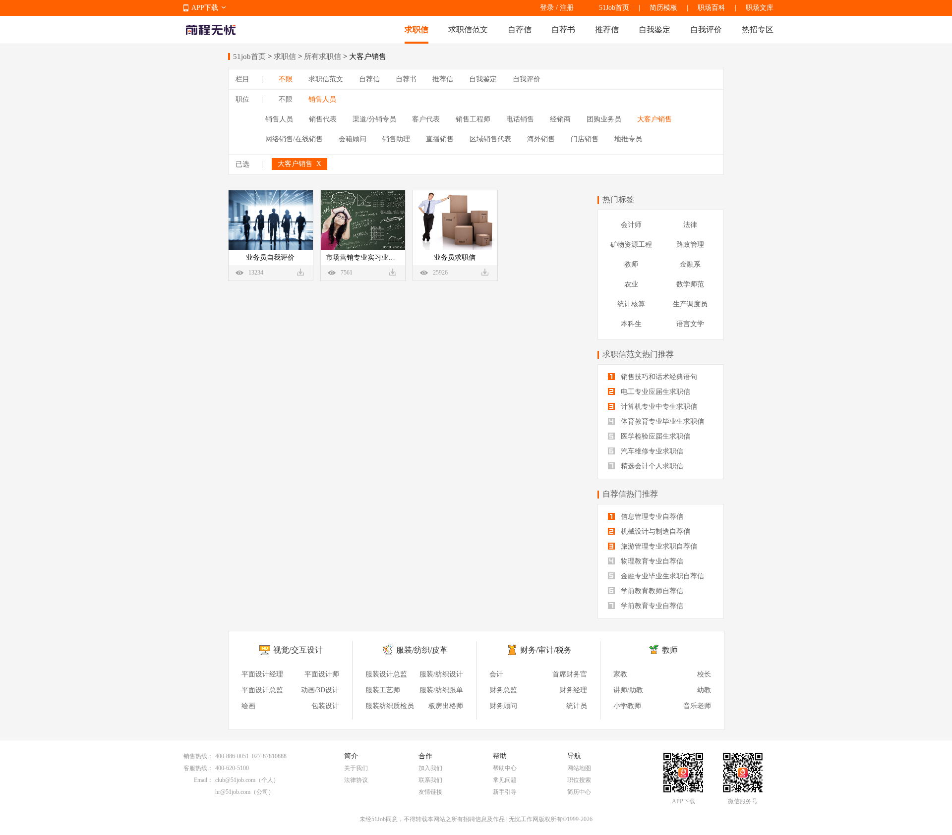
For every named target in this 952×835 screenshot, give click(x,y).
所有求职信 (322, 56)
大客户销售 (654, 119)
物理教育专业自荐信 (651, 561)
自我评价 (706, 29)
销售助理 (396, 139)
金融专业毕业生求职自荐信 (661, 576)
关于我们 (356, 768)
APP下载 (204, 7)
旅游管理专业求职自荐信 (658, 546)
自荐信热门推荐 (630, 494)
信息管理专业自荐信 (651, 516)
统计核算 (631, 304)
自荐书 (563, 29)
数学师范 (690, 284)
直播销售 (440, 139)
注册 (567, 7)
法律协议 (356, 780)
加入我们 (430, 768)
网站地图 (579, 768)
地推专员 (628, 139)
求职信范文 (468, 29)
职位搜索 (579, 780)
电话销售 (520, 119)
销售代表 (323, 119)
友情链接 (430, 791)
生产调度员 (690, 304)
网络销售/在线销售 (294, 139)
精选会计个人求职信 (651, 466)
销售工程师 (473, 119)
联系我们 (430, 780)
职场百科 (711, 7)
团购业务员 (604, 119)
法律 (690, 224)
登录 (547, 7)
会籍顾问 (352, 139)
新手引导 (505, 791)
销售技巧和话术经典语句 (658, 377)
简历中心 (579, 791)
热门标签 (618, 199)
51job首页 (249, 56)
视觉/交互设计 (298, 650)
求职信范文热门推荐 (638, 354)
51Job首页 (614, 7)
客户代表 (426, 119)
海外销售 (541, 139)
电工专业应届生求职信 (654, 391)
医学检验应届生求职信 (654, 436)
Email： (203, 780)
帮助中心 (505, 768)
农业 (631, 284)
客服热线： (198, 768)
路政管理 (690, 244)
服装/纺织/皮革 (422, 650)
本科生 (631, 324)
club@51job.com (235, 780)
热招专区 (758, 29)
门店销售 (584, 139)
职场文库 (760, 7)
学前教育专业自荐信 (651, 606)
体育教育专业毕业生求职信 (661, 421)
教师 (631, 264)
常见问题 (505, 780)
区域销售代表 (490, 139)
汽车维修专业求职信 (651, 451)
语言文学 (690, 324)
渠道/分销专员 (374, 119)
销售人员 (322, 99)
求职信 (416, 29)
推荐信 (607, 29)
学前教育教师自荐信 (651, 591)
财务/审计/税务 (546, 650)
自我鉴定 (654, 29)
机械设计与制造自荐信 (654, 531)
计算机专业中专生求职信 (658, 406)
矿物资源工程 (631, 244)
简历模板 (663, 7)
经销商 (560, 119)
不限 (286, 79)
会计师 (631, 224)
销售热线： (198, 756)
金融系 (690, 264)
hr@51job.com (232, 791)
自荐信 (520, 29)
